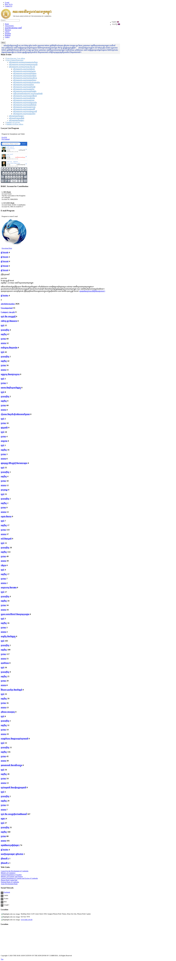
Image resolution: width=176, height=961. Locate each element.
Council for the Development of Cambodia (14, 871)
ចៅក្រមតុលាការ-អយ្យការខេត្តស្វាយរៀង (25, 102)
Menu (3, 42)
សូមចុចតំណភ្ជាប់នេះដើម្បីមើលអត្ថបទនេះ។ (92, 291)
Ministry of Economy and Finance (12, 876)
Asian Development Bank (9, 884)
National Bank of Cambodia (10, 882)
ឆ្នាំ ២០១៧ (4, 261)
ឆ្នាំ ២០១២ (4, 252)
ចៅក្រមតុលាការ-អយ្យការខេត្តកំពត (23, 85)
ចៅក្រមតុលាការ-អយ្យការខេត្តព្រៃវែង (24, 98)
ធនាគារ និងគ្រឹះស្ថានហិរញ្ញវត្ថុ (11, 388)
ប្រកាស (3, 339)
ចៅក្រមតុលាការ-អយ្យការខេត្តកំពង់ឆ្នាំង (24, 91)
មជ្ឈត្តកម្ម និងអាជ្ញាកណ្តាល (10, 374)
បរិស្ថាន (3, 565)
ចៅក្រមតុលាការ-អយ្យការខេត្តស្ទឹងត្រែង (24, 105)
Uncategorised (7, 308)
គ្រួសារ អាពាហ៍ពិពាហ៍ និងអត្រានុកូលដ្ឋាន (15, 614)
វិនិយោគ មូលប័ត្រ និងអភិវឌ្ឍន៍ (11, 690)
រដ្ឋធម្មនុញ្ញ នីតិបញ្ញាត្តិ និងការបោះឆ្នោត (14, 463)
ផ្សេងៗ (3, 819)
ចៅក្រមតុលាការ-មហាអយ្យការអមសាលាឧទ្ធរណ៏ (23, 64)
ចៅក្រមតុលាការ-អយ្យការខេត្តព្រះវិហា (24, 114)
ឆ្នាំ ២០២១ (4, 850)
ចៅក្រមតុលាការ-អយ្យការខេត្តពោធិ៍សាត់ (25, 96)
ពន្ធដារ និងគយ (6, 516)
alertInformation (8, 304)
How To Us (9, 4)
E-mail (7, 2)
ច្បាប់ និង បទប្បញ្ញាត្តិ (8, 316)
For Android (6, 139)
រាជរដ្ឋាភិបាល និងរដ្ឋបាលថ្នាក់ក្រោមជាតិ (14, 739)
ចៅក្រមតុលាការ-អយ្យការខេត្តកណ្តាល (24, 71)
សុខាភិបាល (5, 663)
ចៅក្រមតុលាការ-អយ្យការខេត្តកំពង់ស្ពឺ (24, 87)
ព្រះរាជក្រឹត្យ (5, 330)
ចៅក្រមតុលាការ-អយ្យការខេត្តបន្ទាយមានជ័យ (26, 82)
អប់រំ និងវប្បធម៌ (6, 539)
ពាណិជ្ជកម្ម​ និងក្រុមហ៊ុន (9, 348)
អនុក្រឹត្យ (4, 334)
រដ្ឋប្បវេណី (4, 427)
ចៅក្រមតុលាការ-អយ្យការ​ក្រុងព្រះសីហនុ (25, 78)
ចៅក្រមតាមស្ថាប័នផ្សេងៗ (16, 116)
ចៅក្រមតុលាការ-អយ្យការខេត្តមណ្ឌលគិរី (25, 111)
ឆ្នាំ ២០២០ (4, 295)
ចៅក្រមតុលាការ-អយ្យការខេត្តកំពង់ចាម (24, 73)
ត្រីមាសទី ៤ (5, 858)
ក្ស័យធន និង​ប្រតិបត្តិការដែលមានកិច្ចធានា (15, 414)
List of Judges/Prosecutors (15, 60)
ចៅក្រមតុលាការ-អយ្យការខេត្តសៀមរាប (24, 80)
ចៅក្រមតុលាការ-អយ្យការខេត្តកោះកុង (24, 107)
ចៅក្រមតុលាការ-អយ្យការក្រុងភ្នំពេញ (24, 69)
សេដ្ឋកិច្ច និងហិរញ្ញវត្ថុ (8, 636)
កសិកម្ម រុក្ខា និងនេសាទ (9, 321)
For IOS (4, 137)
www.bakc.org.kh (26, 919)
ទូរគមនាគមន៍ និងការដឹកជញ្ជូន (11, 765)
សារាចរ (3, 343)
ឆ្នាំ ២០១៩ (4, 270)
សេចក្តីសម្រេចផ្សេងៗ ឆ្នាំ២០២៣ (12, 854)
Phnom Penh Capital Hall (9, 880)
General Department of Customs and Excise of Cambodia (19, 878)
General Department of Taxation (11, 875)
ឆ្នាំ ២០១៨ (4, 266)
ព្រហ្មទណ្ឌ (4, 490)
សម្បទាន (4, 441)
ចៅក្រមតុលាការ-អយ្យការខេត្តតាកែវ (23, 89)
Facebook (6, 892)
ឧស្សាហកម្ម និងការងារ (8, 587)
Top (2, 959)
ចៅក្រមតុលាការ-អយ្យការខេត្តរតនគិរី (24, 109)
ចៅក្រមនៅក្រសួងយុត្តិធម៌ (16, 118)
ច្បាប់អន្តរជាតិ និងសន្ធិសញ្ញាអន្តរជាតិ (13, 787)
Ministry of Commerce (8, 873)
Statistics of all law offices (15, 124)
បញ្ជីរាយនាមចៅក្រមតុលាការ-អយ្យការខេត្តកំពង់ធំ (27, 94)
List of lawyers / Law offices (16, 58)
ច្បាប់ (2, 325)
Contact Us (8, 6)
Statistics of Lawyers (13, 122)
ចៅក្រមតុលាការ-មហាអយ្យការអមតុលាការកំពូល (23, 62)
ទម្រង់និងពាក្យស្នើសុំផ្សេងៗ (10, 845)
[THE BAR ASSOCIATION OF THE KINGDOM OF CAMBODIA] (26, 18)
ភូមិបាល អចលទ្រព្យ (8, 712)
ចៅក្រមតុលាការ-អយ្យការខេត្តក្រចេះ (23, 100)
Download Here (7, 248)
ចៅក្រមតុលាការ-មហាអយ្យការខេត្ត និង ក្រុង (22, 67)
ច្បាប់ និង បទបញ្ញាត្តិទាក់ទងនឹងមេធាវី (14, 814)
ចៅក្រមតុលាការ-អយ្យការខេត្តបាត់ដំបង (24, 76)
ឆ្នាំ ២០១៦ (4, 257)
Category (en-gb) (8, 312)
